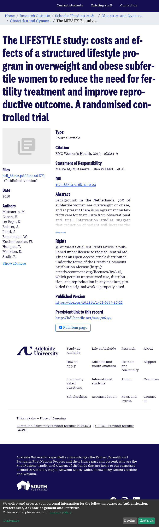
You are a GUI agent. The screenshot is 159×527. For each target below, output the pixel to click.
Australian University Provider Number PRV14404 (54, 426)
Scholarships (77, 396)
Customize (11, 520)
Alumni (127, 379)
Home (10, 16)
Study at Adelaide (73, 350)
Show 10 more (14, 263)
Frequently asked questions (75, 383)
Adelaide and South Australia (104, 364)
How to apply (72, 364)
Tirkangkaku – (41, 418)
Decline (130, 520)
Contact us (128, 5)
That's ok (146, 520)
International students (102, 381)
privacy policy (60, 512)
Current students (70, 5)
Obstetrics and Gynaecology (122, 16)
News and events (129, 398)
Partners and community (130, 366)
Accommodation (104, 396)
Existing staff (101, 5)
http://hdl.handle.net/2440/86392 (83, 318)
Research (128, 348)
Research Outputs (35, 16)
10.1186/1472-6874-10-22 (75, 185)
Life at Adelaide (104, 348)
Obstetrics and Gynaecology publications (30, 21)
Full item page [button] (74, 328)
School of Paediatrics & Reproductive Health (75, 16)
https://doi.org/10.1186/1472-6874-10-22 (89, 302)
